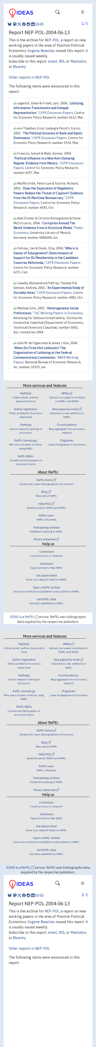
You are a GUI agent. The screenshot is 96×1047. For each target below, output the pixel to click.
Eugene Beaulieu (41, 51)
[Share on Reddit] (28, 24)
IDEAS (14, 617)
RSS (62, 61)
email (52, 61)
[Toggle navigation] (57, 13)
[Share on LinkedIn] (33, 24)
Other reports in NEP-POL (29, 77)
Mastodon (78, 61)
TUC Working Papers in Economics (58, 313)
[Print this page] (42, 24)
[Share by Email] (37, 24)
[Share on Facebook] (24, 24)
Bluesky (19, 67)
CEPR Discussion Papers (56, 113)
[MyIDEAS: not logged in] (84, 24)
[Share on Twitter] (19, 24)
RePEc (30, 617)
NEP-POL (52, 40)
